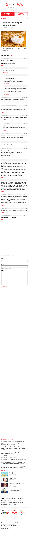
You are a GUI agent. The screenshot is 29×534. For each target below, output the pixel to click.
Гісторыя (13, 498)
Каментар (3, 270)
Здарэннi (23, 496)
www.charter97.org (17, 520)
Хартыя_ (14, 4)
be (9, 10)
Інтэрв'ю (3, 500)
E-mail (2, 264)
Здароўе (16, 500)
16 (17, 25)
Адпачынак (4, 502)
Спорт (2, 498)
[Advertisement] (14, 237)
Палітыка (3, 496)
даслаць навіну (10, 9)
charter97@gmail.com (6, 526)
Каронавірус (4, 504)
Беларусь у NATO (13, 504)
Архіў (18, 9)
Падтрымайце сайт (8, 14)
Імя (2, 258)
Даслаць (4, 286)
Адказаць (4, 65)
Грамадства (10, 496)
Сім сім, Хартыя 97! (21, 14)
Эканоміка (16, 496)
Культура (8, 498)
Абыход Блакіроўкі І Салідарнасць (16, 502)
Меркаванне (4, 470)
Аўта (20, 500)
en (13, 10)
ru (11, 10)
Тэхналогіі (9, 500)
